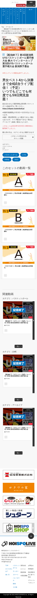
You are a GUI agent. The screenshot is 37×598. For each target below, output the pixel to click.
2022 (16, 160)
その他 (24, 11)
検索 (31, 2)
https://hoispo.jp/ (7, 559)
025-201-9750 (9, 557)
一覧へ (17, 346)
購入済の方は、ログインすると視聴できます (18, 132)
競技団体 (23, 572)
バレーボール (17, 14)
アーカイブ (9, 27)
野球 (20, 10)
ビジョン (23, 569)
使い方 (30, 9)
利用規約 (31, 569)
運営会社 (23, 565)
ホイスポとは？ (4, 12)
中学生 (7, 160)
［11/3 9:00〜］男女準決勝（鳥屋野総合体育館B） (18, 230)
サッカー (11, 12)
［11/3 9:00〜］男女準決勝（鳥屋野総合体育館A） (18, 194)
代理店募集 (24, 575)
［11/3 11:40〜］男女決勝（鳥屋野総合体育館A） (18, 267)
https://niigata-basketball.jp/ (13, 108)
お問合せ (31, 565)
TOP (6, 565)
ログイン (30, 5)
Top (2, 27)
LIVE (3, 148)
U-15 (24, 155)
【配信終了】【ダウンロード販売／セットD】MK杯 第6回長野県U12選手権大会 (18, 322)
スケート (14, 12)
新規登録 (19, 5)
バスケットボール (7, 16)
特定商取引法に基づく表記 (31, 574)
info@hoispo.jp (6, 561)
